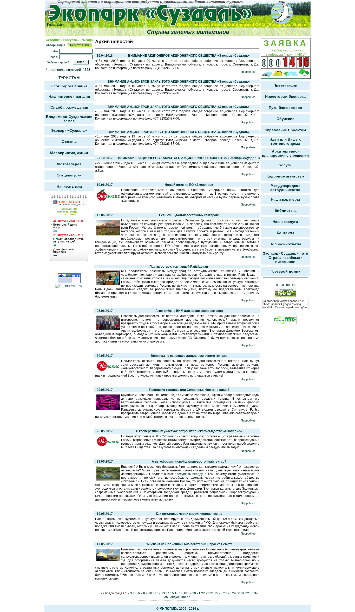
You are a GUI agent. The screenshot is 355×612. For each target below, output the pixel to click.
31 (243, 593)
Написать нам (69, 186)
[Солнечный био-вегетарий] (267, 73)
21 (198, 593)
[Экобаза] (291, 73)
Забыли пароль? (58, 62)
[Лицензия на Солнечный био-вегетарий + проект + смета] (108, 560)
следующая (177, 597)
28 (229, 593)
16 (176, 593)
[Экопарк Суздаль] (163, 13)
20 (194, 593)
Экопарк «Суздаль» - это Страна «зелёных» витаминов (285, 257)
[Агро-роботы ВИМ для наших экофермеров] (108, 329)
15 (172, 593)
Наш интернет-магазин (69, 96)
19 (190, 593)
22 (203, 593)
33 (251, 593)
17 (181, 593)
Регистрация (79, 45)
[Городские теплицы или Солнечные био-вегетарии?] (108, 409)
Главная (54, 24)
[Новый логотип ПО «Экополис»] (108, 200)
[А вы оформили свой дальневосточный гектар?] (108, 479)
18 (185, 593)
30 (238, 593)
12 (159, 593)
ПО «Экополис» (166, 436)
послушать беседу (189, 474)
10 (150, 593)
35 (166, 597)
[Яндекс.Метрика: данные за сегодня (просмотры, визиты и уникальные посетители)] (69, 286)
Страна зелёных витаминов (188, 32)
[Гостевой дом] (278, 73)
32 (247, 593)
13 (163, 593)
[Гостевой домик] (304, 73)
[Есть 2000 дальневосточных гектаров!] (108, 234)
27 (225, 593)
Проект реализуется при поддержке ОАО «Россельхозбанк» (241, 24)
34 (256, 593)
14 (167, 593)
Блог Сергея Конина (69, 86)
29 (234, 593)
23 (207, 593)
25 (216, 593)
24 (212, 593)
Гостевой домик (285, 271)
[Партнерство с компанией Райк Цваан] (108, 284)
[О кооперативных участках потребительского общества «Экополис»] (108, 446)
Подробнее (248, 71)
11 (154, 593)
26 (220, 593)
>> (188, 597)
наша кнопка (285, 285)
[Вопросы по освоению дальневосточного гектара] (108, 370)
